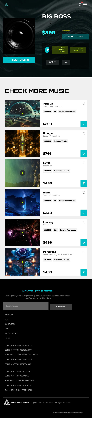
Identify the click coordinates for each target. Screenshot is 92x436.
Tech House (62, 49)
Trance (70, 255)
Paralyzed (49, 251)
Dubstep (55, 106)
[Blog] (26, 338)
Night (46, 192)
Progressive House (60, 255)
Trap (61, 106)
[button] (18, 60)
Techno (62, 51)
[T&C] (26, 329)
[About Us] (26, 315)
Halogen (48, 133)
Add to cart (75, 37)
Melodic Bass (55, 136)
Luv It (46, 163)
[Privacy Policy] (26, 333)
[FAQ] (26, 319)
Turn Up (48, 103)
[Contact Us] (26, 324)
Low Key (48, 222)
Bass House (47, 106)
